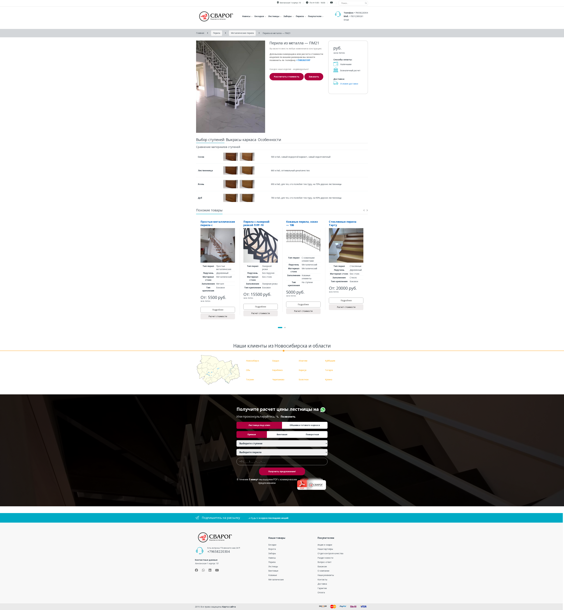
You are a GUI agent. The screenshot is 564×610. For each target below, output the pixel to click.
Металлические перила (242, 33)
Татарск (329, 370)
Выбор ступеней (210, 139)
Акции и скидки (325, 544)
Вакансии (322, 566)
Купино (328, 379)
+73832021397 (303, 60)
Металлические (276, 579)
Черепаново (278, 379)
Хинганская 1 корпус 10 (290, 2)
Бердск (275, 360)
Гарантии (322, 588)
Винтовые (273, 570)
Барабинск (277, 370)
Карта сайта (229, 606)
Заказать (314, 76)
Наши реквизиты (326, 575)
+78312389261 (356, 16)
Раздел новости (325, 557)
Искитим (303, 360)
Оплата (321, 592)
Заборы (272, 553)
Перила (216, 33)
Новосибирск (252, 360)
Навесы (272, 557)
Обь (248, 370)
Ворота (272, 549)
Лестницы (273, 566)
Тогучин (250, 379)
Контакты (322, 579)
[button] (280, 327)
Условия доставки (349, 83)
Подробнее (217, 309)
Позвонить (288, 416)
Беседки (272, 544)
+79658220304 (361, 12)
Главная (200, 33)
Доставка (322, 583)
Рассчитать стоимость (286, 76)
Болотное (304, 379)
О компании (323, 570)
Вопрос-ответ (324, 562)
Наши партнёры (325, 549)
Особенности (269, 139)
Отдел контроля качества (330, 553)
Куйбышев (330, 360)
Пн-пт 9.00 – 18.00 (317, 2)
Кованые (272, 575)
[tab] (210, 140)
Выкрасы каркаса (241, 139)
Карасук (303, 370)
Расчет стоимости (218, 316)
